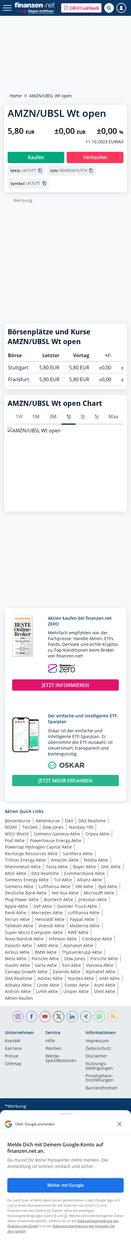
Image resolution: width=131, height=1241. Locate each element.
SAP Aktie (42, 906)
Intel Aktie (109, 978)
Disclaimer (96, 1056)
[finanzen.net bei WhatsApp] (99, 1016)
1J (68, 416)
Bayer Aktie (84, 867)
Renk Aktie (15, 912)
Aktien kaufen (19, 998)
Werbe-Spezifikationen (60, 1058)
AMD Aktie (47, 945)
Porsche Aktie (45, 958)
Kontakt (12, 1041)
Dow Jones (53, 827)
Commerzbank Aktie (84, 873)
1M (36, 416)
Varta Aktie (46, 965)
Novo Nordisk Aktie (24, 939)
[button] (81, 8)
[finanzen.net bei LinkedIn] (72, 1016)
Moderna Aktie (85, 926)
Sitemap (13, 1063)
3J (82, 416)
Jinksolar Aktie (92, 899)
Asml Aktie (104, 985)
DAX (69, 821)
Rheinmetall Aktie (23, 867)
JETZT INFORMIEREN (65, 685)
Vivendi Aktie (51, 926)
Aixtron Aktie (18, 991)
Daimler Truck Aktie (77, 906)
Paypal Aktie (82, 919)
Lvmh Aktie (47, 991)
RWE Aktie (78, 932)
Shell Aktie (104, 991)
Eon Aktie (71, 965)
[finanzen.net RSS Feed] (113, 1016)
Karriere (13, 1048)
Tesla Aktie (57, 867)
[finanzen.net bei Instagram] (18, 1016)
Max (113, 416)
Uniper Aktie (76, 991)
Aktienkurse (48, 821)
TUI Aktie (63, 880)
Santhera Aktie (78, 853)
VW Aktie (84, 886)
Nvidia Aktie (96, 860)
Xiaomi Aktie (17, 965)
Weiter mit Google (65, 1185)
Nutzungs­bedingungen (99, 1066)
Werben (53, 1048)
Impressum (97, 1041)
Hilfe (50, 1041)
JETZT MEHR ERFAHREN (65, 780)
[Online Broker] (35, 11)
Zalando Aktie (66, 971)
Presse (11, 1056)
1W (19, 416)
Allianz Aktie (89, 880)
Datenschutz (98, 1048)
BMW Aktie (46, 952)
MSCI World (17, 834)
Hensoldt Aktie (50, 919)
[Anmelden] (121, 8)
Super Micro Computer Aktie (34, 932)
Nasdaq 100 (81, 827)
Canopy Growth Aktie (26, 971)
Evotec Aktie (77, 985)
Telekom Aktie (19, 926)
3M (53, 416)
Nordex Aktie (81, 978)
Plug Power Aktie (22, 899)
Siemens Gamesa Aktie (57, 834)
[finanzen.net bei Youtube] (45, 1016)
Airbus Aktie (17, 952)
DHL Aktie (111, 867)
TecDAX (29, 827)
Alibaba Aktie (18, 985)
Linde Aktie (48, 985)
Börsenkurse (17, 821)
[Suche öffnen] (109, 8)
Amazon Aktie (65, 860)
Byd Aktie (107, 886)
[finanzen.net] (35, 5)
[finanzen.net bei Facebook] (31, 1016)
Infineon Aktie (63, 939)
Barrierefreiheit (101, 1088)
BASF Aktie (15, 873)
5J (96, 416)
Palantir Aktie (18, 945)
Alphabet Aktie (78, 945)
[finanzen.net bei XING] (86, 1016)
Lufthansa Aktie (54, 886)
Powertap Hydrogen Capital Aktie (38, 847)
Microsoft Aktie (99, 893)
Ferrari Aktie (17, 919)
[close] (119, 1124)
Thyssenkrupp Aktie (82, 952)
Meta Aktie (16, 958)
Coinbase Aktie (97, 939)
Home (16, 96)
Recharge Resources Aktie (31, 853)
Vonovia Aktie (99, 965)
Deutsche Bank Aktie (26, 893)
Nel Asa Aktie (65, 893)
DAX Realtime (92, 821)
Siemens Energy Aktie (27, 880)
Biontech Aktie (58, 899)
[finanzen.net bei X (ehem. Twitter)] (58, 1016)
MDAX (11, 827)
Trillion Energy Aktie (25, 860)
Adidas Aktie (50, 978)
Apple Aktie (16, 906)
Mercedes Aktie (47, 912)
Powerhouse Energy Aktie (55, 840)
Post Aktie (15, 840)
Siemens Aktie (19, 886)
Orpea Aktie (97, 834)
